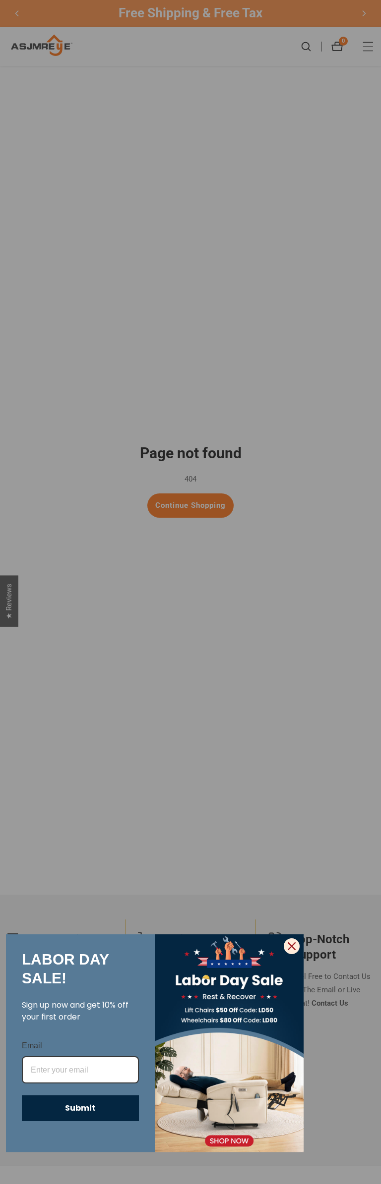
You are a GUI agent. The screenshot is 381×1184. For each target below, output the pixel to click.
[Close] (292, 946)
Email (32, 1045)
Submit (80, 1108)
